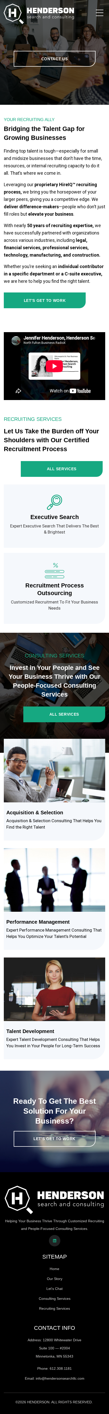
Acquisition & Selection (34, 812)
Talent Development (30, 1031)
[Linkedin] (54, 1240)
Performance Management (38, 922)
